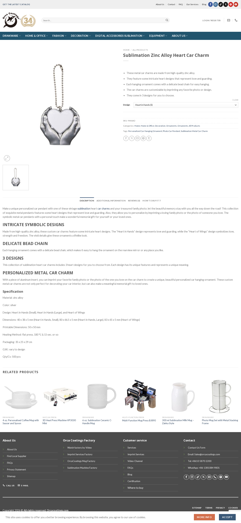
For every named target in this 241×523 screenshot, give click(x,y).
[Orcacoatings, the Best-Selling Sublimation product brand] (19, 20)
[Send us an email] (209, 477)
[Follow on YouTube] (236, 4)
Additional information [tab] (111, 200)
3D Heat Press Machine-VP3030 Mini (59, 422)
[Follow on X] (225, 4)
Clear (235, 100)
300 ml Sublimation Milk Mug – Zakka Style (178, 422)
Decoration (79, 35)
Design (126, 105)
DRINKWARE (10, 35)
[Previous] (2, 405)
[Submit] (167, 20)
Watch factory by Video (79, 447)
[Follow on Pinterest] (230, 4)
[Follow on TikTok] (220, 4)
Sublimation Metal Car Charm (194, 131)
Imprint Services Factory (79, 454)
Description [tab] (87, 200)
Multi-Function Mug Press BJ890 (139, 420)
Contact (171, 4)
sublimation (83, 208)
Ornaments (171, 126)
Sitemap (11, 476)
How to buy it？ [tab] (152, 200)
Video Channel (135, 461)
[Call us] (215, 477)
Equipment (157, 35)
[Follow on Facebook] (210, 4)
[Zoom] (7, 158)
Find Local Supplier (16, 456)
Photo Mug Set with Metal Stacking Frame (220, 422)
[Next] (238, 405)
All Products (140, 50)
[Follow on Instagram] (215, 4)
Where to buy (135, 487)
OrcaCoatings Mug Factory (81, 461)
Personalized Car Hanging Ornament (145, 131)
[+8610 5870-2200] (236, 20)
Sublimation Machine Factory (82, 467)
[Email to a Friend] (137, 138)
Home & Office (35, 35)
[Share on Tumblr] (149, 138)
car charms (104, 208)
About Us (160, 4)
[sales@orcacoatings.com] (229, 20)
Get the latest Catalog (16, 4)
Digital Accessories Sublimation (118, 35)
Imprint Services (136, 454)
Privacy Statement (16, 469)
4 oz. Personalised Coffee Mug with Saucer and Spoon (21, 422)
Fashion (58, 35)
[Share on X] (131, 138)
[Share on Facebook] (126, 138)
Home (126, 50)
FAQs (10, 462)
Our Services (192, 4)
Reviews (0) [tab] (134, 200)
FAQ (181, 4)
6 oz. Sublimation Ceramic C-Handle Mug (97, 422)
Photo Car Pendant (171, 131)
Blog (204, 4)
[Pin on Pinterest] (143, 138)
